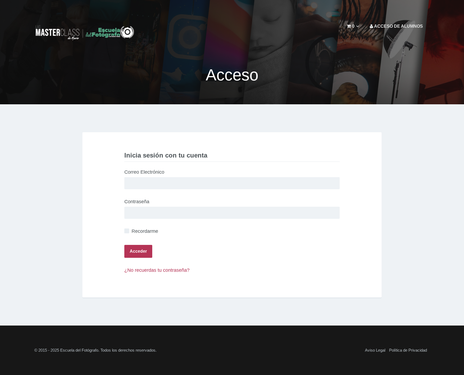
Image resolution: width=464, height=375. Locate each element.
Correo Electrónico (144, 172)
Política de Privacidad (408, 350)
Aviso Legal (375, 350)
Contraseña (136, 201)
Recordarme (144, 231)
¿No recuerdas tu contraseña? (157, 270)
